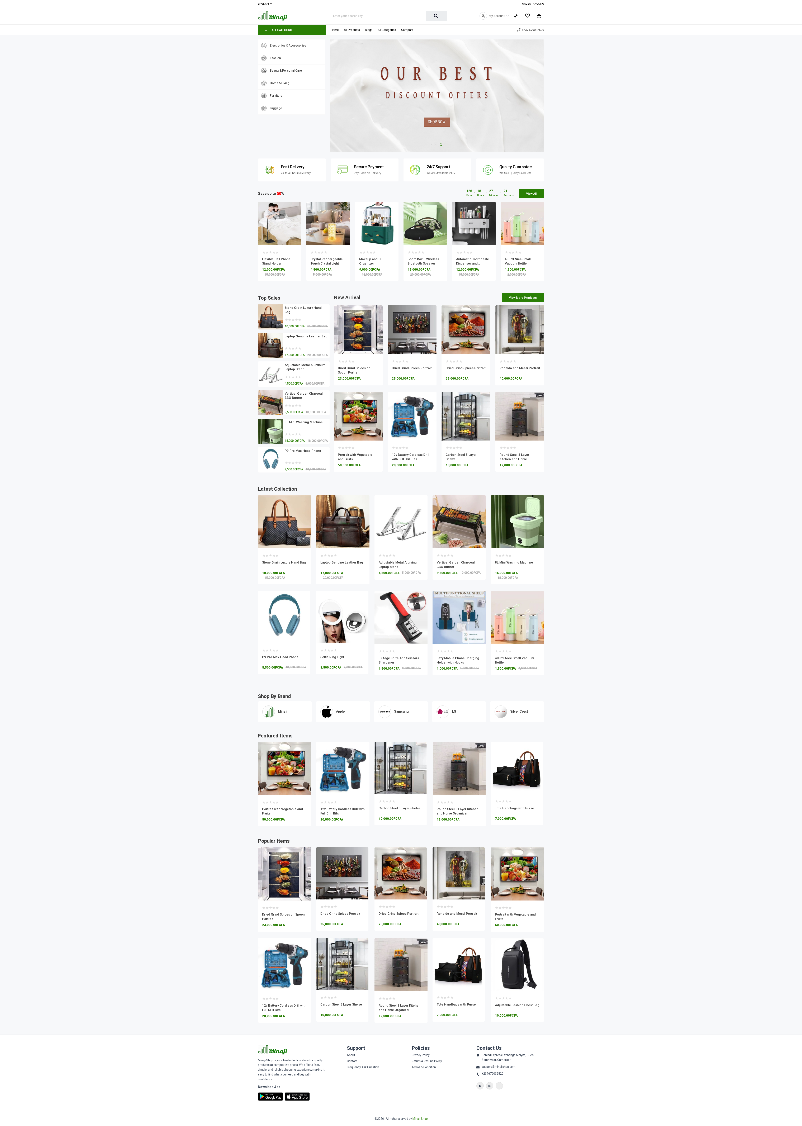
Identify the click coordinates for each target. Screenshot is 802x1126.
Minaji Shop (420, 1118)
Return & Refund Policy (427, 1061)
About (351, 1055)
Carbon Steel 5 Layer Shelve (283, 808)
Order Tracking (533, 3)
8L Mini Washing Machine (304, 422)
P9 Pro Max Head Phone (303, 451)
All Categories (283, 30)
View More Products (523, 297)
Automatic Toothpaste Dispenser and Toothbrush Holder (472, 263)
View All (531, 193)
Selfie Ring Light (332, 657)
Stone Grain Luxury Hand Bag (284, 562)
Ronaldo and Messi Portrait (520, 368)
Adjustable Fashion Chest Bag (459, 809)
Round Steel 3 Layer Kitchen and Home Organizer (514, 459)
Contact (352, 1061)
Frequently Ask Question (363, 1067)
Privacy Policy (421, 1055)
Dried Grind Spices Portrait (412, 368)
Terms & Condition (424, 1067)
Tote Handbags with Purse (398, 808)
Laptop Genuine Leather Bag (306, 336)
